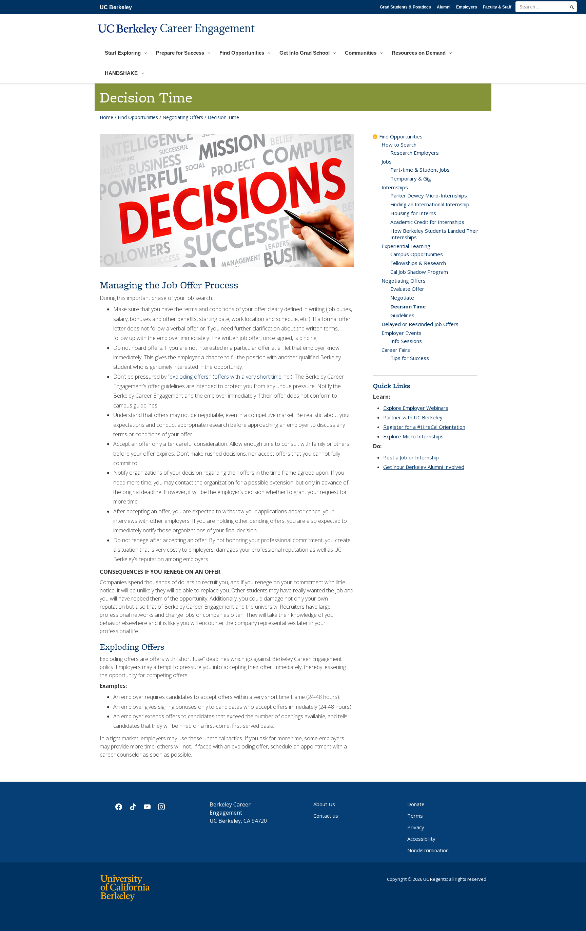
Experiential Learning (406, 246)
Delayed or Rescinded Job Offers (420, 324)
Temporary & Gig (410, 178)
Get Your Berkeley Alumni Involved (423, 466)
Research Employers (414, 152)
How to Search (399, 144)
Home (106, 117)
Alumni (443, 7)
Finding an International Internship (429, 204)
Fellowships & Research (418, 263)
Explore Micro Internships (413, 436)
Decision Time (408, 306)
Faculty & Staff (497, 7)
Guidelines (402, 315)
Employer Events (402, 332)
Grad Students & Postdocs (405, 7)
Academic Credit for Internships (427, 221)
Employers (466, 7)
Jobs (387, 161)
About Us (324, 804)
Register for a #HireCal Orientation (424, 426)
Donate (416, 804)
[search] (572, 7)
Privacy (415, 827)
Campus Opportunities (416, 254)
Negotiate (402, 297)
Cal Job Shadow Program (419, 271)
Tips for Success (409, 358)
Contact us (325, 815)
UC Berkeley (116, 7)
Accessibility (421, 838)
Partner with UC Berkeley (413, 417)
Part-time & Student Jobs (420, 169)
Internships (395, 187)
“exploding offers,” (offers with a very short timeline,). (230, 376)
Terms (415, 815)
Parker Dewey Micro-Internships (428, 195)
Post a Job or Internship (411, 457)
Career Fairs (396, 349)
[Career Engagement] (177, 39)
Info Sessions (406, 341)
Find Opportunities (138, 117)
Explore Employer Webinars (415, 407)
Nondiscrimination (428, 850)
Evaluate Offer (407, 288)
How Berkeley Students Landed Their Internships (434, 234)
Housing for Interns (413, 213)
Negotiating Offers (182, 117)
